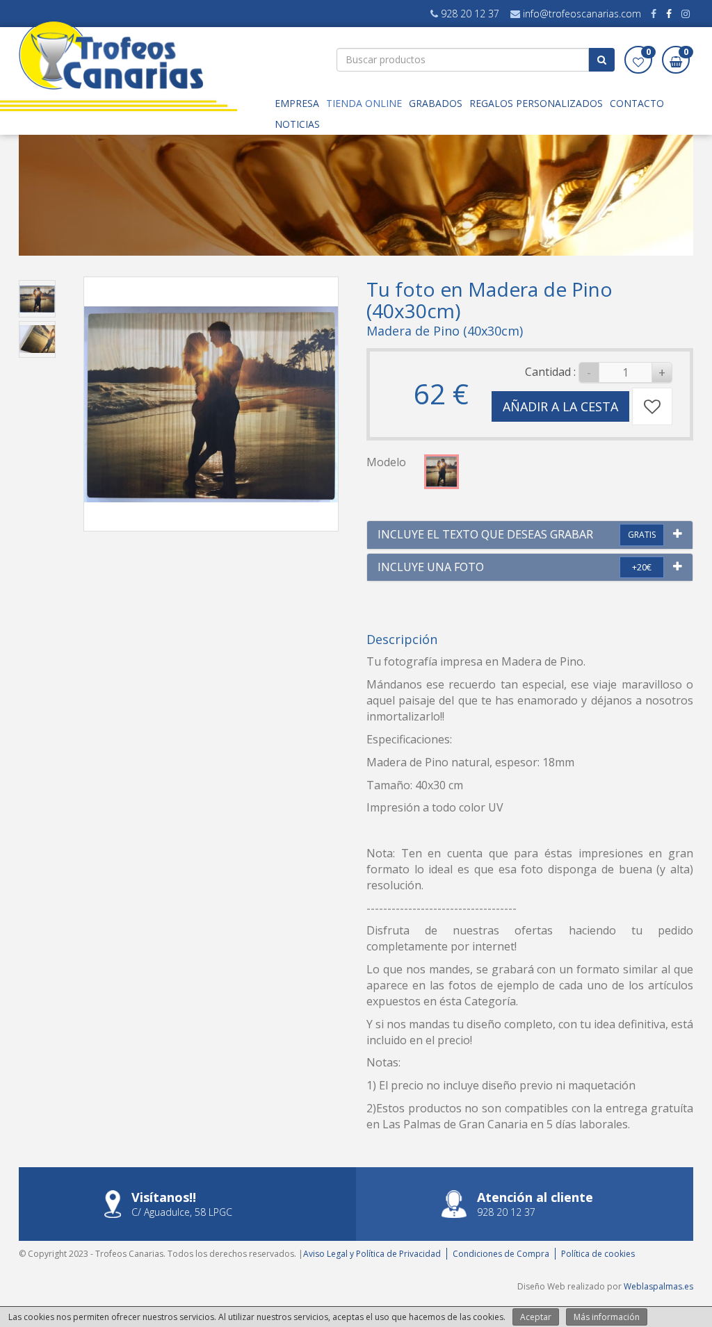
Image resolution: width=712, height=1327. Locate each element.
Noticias (297, 124)
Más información (607, 1317)
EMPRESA (297, 103)
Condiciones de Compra (501, 1254)
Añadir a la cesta (560, 406)
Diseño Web (541, 1286)
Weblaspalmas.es (658, 1286)
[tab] (530, 534)
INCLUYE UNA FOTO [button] (431, 567)
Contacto (637, 103)
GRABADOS (435, 103)
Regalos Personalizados (536, 103)
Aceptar (535, 1317)
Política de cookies (598, 1254)
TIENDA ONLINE (364, 103)
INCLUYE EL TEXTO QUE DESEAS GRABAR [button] (485, 534)
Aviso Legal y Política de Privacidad (372, 1254)
